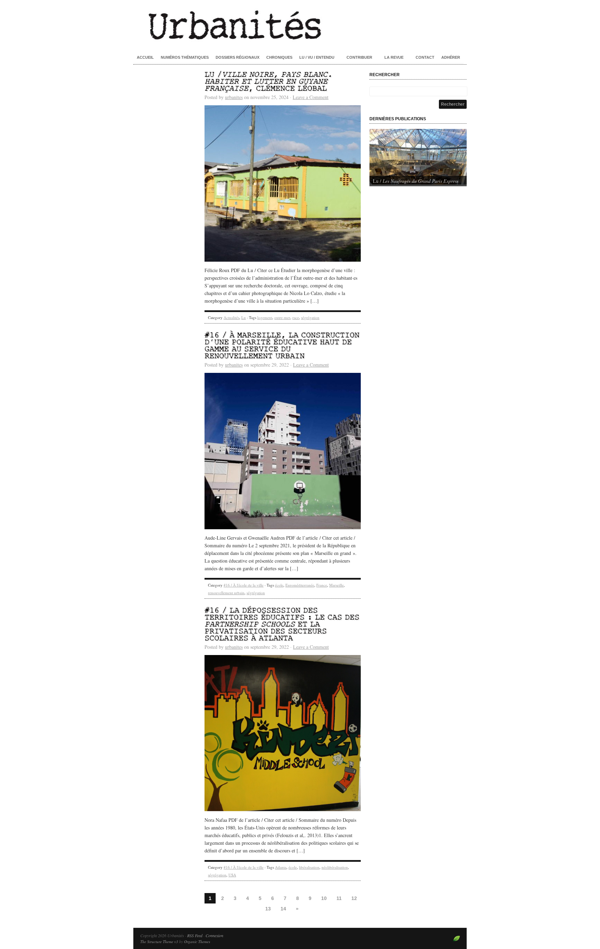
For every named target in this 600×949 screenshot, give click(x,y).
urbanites (234, 97)
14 (283, 908)
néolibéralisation (335, 867)
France (321, 585)
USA (232, 874)
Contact (425, 57)
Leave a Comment (310, 97)
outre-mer (282, 317)
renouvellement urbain (226, 592)
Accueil (145, 57)
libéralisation (309, 867)
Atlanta (280, 867)
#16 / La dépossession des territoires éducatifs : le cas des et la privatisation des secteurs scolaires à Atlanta (282, 624)
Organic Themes (197, 941)
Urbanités (300, 24)
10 (324, 898)
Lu (243, 317)
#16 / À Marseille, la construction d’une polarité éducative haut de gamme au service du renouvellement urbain (282, 346)
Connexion (214, 935)
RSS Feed (194, 935)
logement (264, 317)
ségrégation (310, 317)
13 (268, 908)
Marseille (336, 585)
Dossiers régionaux (237, 57)
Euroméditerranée (299, 585)
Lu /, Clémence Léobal (268, 81)
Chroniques (279, 57)
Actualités (231, 317)
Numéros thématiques (185, 57)
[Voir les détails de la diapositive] (418, 156)
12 (354, 898)
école (279, 585)
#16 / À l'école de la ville (244, 585)
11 (339, 898)
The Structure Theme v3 (159, 941)
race (295, 317)
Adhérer (450, 57)
